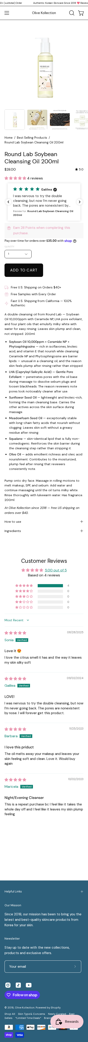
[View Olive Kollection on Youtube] (28, 985)
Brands (48, 1018)
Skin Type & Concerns (31, 1014)
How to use (13, 522)
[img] (79, 169)
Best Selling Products (32, 138)
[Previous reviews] (8, 202)
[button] (71, 13)
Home (9, 138)
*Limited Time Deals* (28, 1018)
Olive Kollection (44, 13)
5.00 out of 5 (56, 570)
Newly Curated (57, 1014)
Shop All (10, 1014)
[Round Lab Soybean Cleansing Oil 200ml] (15, 119)
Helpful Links (13, 891)
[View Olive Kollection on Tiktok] (18, 985)
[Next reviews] (80, 202)
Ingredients (13, 531)
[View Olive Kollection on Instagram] (8, 985)
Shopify (55, 1007)
